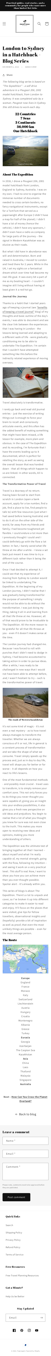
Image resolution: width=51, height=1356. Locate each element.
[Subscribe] (41, 1318)
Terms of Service (15, 1254)
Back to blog (27, 1114)
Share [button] (10, 74)
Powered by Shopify (33, 1351)
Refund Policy (13, 1247)
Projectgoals (21, 1351)
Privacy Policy (13, 1239)
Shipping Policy (14, 1232)
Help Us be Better (15, 1296)
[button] (4, 24)
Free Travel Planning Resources (22, 1275)
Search (9, 1225)
